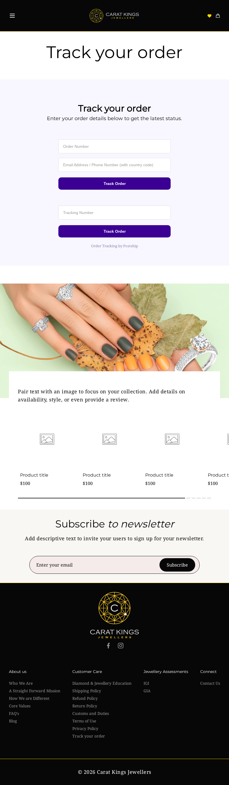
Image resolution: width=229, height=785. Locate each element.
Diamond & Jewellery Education (102, 683)
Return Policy (84, 705)
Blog (13, 721)
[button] (12, 15)
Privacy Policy (85, 728)
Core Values (19, 705)
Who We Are (21, 683)
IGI (146, 683)
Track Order (115, 183)
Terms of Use (84, 721)
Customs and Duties (90, 713)
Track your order (88, 736)
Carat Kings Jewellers (124, 772)
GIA (147, 690)
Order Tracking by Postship (114, 245)
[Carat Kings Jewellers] (114, 16)
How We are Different (29, 698)
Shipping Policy (86, 690)
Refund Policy (85, 698)
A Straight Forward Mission (34, 690)
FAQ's (14, 713)
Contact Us (210, 683)
